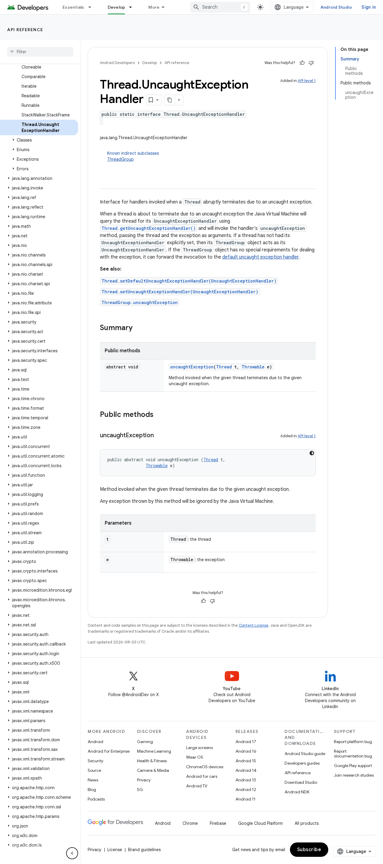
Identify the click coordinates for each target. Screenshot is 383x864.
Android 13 (245, 780)
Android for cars (201, 776)
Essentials (73, 7)
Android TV (196, 786)
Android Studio (336, 7)
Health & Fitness (152, 760)
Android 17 (245, 741)
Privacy (144, 780)
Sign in (368, 7)
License (114, 849)
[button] (39, 140)
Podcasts (96, 799)
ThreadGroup (120, 159)
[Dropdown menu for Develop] (133, 7)
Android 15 (245, 760)
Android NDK (297, 792)
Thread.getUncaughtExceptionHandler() (148, 228)
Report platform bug (353, 741)
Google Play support (353, 765)
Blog (92, 789)
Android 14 (245, 770)
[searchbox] (40, 52)
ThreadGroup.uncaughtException (139, 302)
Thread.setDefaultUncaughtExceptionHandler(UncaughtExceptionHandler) (188, 281)
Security (95, 760)
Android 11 (245, 799)
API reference (25, 29)
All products (307, 823)
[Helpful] (302, 62)
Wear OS (194, 757)
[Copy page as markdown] (169, 100)
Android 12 (245, 789)
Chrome (190, 823)
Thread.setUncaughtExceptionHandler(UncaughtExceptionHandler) (179, 291)
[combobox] (220, 7)
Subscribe (309, 850)
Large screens (199, 747)
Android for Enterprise (109, 751)
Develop (116, 7)
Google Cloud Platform (260, 823)
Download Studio (301, 782)
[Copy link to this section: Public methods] (159, 415)
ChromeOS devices (204, 766)
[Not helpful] (311, 62)
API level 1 (307, 80)
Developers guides (302, 763)
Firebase (218, 823)
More (153, 7)
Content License (253, 625)
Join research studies (354, 775)
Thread (224, 367)
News (93, 780)
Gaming (145, 741)
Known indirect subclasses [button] (133, 156)
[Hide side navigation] (72, 853)
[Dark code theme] (311, 453)
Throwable (253, 367)
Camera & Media (153, 770)
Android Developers (117, 62)
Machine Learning (154, 751)
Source (94, 770)
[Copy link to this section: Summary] (139, 328)
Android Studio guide (305, 753)
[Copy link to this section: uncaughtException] (160, 435)
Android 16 (245, 751)
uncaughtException (192, 367)
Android (95, 741)
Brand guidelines (144, 849)
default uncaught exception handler (260, 257)
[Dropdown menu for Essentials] (92, 7)
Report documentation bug (353, 753)
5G (140, 789)
